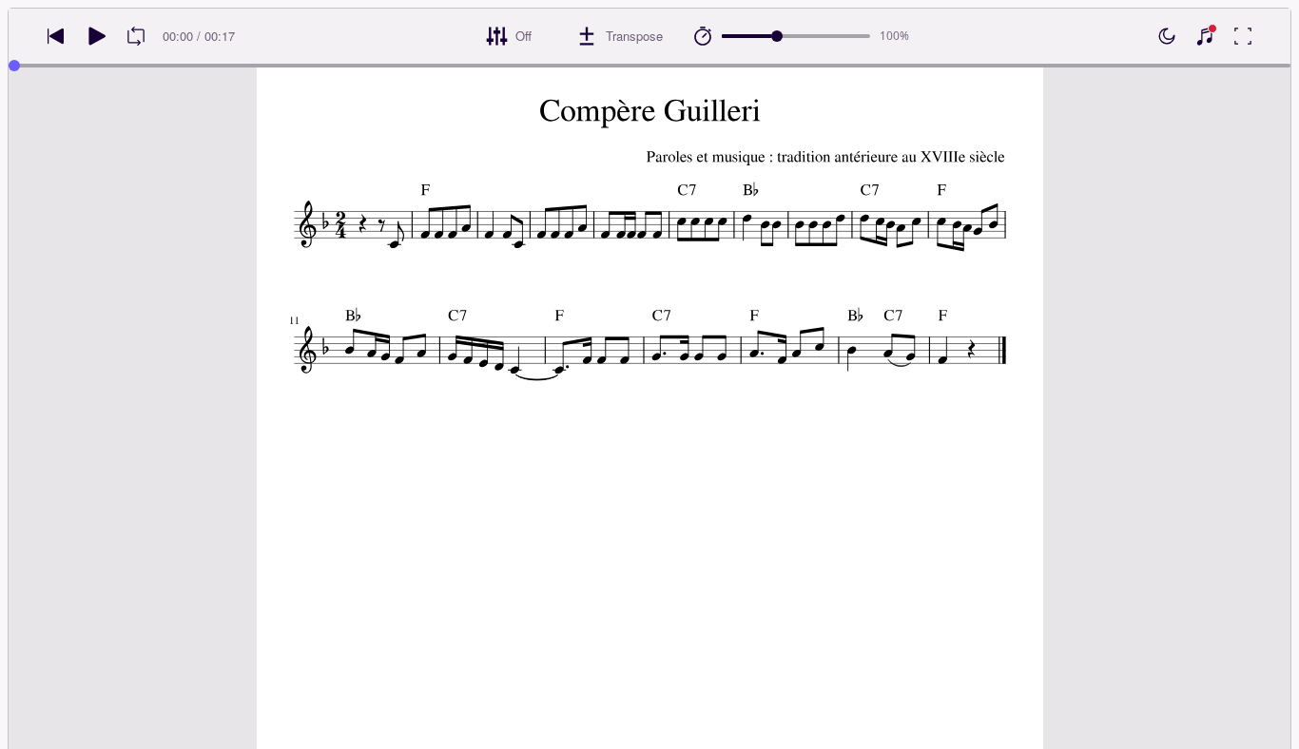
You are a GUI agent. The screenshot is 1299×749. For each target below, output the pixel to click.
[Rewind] (56, 36)
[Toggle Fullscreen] (1243, 36)
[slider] (777, 36)
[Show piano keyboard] (1205, 36)
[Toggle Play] (96, 36)
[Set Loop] (136, 36)
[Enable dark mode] (1167, 36)
